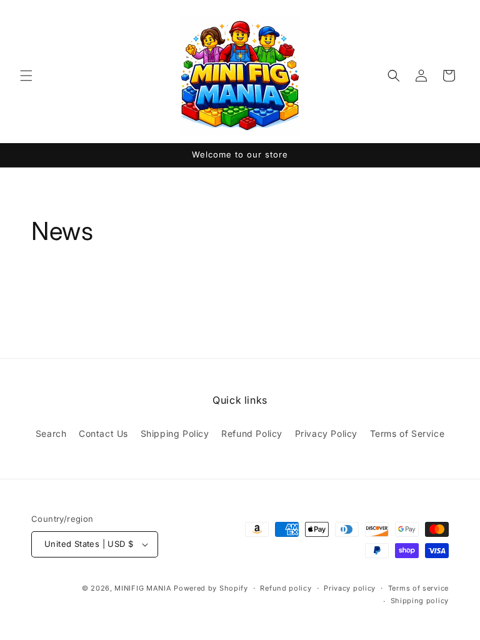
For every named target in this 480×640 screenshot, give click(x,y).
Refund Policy (251, 433)
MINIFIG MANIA (142, 588)
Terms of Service (407, 433)
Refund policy (285, 588)
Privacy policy (350, 588)
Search (51, 433)
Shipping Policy (175, 433)
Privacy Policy (326, 433)
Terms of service (418, 588)
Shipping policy (420, 600)
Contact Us (103, 433)
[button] (26, 75)
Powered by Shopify (211, 588)
